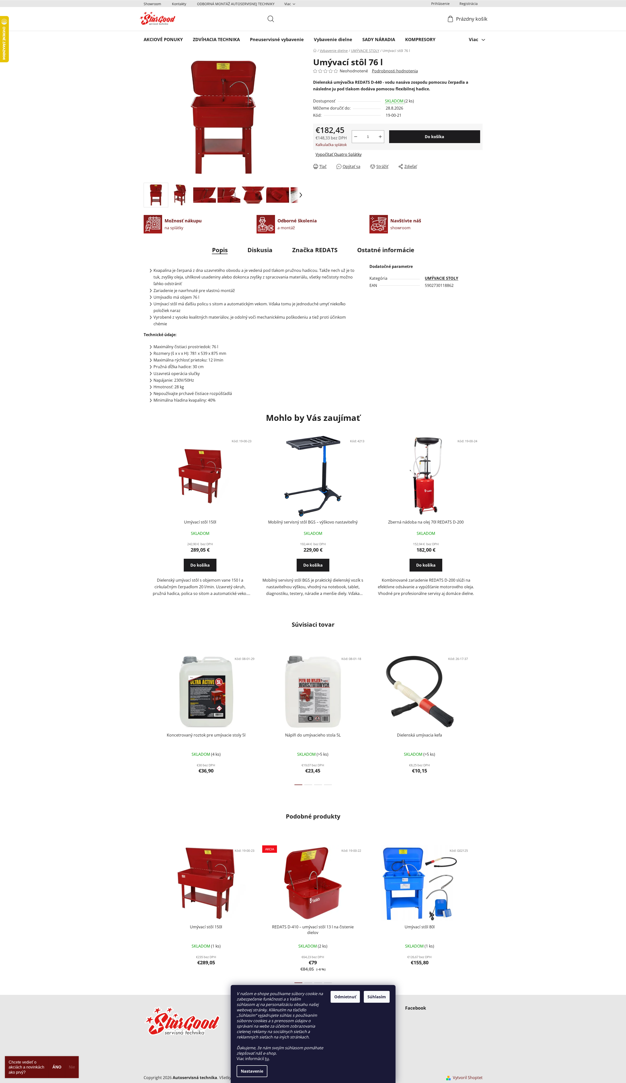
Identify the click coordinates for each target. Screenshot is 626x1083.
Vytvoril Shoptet (468, 1077)
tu (267, 1058)
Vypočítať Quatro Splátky (339, 154)
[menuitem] (163, 39)
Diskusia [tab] (260, 250)
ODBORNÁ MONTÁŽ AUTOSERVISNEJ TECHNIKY (236, 3)
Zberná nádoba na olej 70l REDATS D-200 (426, 522)
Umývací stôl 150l (200, 522)
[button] (200, 569)
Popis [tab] (220, 250)
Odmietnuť (345, 997)
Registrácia (468, 3)
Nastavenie (252, 1071)
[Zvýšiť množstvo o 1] (380, 137)
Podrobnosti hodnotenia (395, 71)
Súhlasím (376, 997)
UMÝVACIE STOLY (441, 278)
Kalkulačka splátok (331, 144)
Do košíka (434, 136)
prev (148, 718)
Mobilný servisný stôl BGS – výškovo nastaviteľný (313, 522)
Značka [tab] (314, 250)
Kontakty (179, 3)
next (479, 718)
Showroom (152, 3)
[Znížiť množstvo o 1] (355, 137)
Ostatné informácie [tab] (385, 250)
